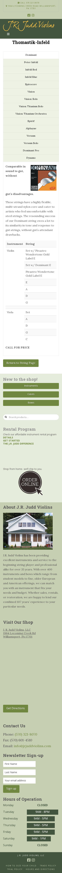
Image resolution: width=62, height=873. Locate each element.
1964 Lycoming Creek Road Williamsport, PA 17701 (31, 7)
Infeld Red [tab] (31, 69)
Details (8, 437)
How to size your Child (21, 866)
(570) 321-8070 (26, 734)
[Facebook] (29, 15)
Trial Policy (14, 869)
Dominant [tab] (31, 54)
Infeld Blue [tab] (31, 76)
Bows (31, 402)
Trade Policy (48, 866)
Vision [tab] (31, 91)
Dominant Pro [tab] (31, 150)
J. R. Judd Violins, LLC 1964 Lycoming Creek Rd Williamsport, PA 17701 (19, 633)
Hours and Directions (40, 869)
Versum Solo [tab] (31, 143)
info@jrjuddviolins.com (32, 746)
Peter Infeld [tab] (31, 62)
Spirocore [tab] (31, 84)
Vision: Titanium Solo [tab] (31, 106)
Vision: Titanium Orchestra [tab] (31, 113)
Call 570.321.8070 (29, 2)
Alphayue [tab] (31, 128)
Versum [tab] (31, 135)
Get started (11, 440)
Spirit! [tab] (31, 121)
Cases (31, 394)
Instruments (31, 385)
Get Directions (15, 708)
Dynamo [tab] (31, 157)
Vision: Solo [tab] (31, 99)
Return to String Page (20, 363)
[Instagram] (33, 15)
